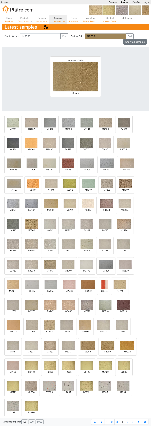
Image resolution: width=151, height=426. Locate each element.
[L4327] (105, 223)
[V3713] (68, 244)
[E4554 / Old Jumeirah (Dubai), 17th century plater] (123, 143)
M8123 (86, 372)
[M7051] (145, 10)
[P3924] (88, 203)
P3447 (50, 311)
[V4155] (87, 244)
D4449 (106, 210)
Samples (58, 19)
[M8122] (31, 365)
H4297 (31, 129)
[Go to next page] (138, 422)
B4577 (68, 149)
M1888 (31, 392)
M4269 (126, 169)
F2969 (107, 351)
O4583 (13, 169)
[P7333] (49, 325)
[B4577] (68, 143)
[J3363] (13, 264)
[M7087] (50, 345)
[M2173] (68, 163)
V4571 (86, 149)
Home (8, 19)
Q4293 (50, 250)
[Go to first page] (94, 422)
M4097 (125, 189)
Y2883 (49, 392)
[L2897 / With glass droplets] (68, 385)
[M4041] (13, 203)
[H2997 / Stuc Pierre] (68, 223)
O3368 (32, 331)
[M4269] (127, 163)
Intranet (5, 2)
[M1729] (123, 304)
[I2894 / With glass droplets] (123, 385)
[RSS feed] (46, 27)
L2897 (68, 392)
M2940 (68, 270)
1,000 (39, 422)
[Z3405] (105, 143)
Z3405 (105, 149)
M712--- (13, 291)
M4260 (50, 210)
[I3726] (123, 244)
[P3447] (50, 304)
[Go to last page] (145, 422)
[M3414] (122, 325)
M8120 (105, 372)
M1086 (68, 129)
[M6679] (125, 264)
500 (32, 422)
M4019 (88, 189)
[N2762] (13, 304)
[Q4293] (50, 244)
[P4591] (124, 122)
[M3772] (86, 264)
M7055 (50, 291)
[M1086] (68, 122)
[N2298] (105, 244)
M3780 (85, 331)
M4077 (49, 270)
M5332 (49, 169)
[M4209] (87, 163)
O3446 (68, 311)
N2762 (13, 311)
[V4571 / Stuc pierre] (86, 143)
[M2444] (33, 183)
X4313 (13, 250)
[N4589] (13, 143)
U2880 (124, 372)
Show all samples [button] (135, 41)
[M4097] (125, 183)
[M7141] (87, 122)
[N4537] (14, 183)
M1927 (50, 129)
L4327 (105, 230)
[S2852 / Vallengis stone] (69, 183)
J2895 (105, 392)
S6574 (104, 291)
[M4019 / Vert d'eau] (88, 183)
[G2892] (13, 406)
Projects (41, 19)
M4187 (31, 210)
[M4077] (50, 264)
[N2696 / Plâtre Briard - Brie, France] (49, 143)
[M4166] (105, 122)
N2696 (49, 149)
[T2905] (68, 365)
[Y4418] (13, 223)
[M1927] (50, 122)
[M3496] (106, 264)
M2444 (32, 189)
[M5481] (13, 345)
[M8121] (13, 385)
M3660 (31, 149)
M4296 (32, 169)
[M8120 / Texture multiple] (105, 365)
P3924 (88, 210)
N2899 (50, 372)
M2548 (69, 291)
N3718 (105, 311)
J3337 (31, 351)
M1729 (123, 311)
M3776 (31, 311)
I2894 (123, 392)
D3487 (32, 291)
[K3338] (31, 264)
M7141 (87, 129)
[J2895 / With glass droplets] (105, 385)
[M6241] (50, 223)
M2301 (13, 129)
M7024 (127, 351)
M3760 (31, 230)
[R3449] (88, 284)
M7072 (13, 331)
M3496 (106, 270)
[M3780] (85, 325)
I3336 (67, 331)
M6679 (125, 270)
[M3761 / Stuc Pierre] (70, 203)
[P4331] (87, 223)
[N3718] (105, 304)
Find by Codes (11, 36)
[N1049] (51, 183)
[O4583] (14, 163)
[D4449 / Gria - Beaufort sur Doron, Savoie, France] (106, 203)
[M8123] (87, 365)
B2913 (86, 392)
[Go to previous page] (101, 422)
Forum (73, 19)
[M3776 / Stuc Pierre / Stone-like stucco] (31, 304)
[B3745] (31, 244)
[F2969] (107, 345)
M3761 (70, 210)
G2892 (13, 412)
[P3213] (68, 345)
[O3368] (32, 325)
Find (64, 36)
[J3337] (31, 345)
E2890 (31, 412)
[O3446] (68, 304)
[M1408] (122, 10)
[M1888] (31, 385)
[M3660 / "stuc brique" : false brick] (31, 143)
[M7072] (13, 325)
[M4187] (31, 203)
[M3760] (31, 223)
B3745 (31, 250)
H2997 (68, 230)
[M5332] (49, 163)
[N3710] (135, 10)
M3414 (122, 331)
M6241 (50, 230)
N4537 (13, 189)
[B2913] (86, 385)
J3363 (13, 270)
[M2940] (68, 264)
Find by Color (77, 36)
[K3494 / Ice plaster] (124, 223)
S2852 (70, 189)
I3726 (123, 250)
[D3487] (32, 284)
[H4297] (31, 122)
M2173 (68, 169)
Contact (110, 19)
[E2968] (88, 345)
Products (24, 19)
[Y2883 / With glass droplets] (49, 385)
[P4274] (120, 284)
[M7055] (51, 284)
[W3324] (125, 203)
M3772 (86, 270)
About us (90, 19)
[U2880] (124, 365)
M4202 (106, 169)
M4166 (105, 129)
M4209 (86, 169)
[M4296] (32, 163)
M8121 (13, 392)
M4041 (13, 210)
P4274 (120, 291)
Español (136, 2)
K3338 (31, 270)
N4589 (13, 149)
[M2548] (69, 284)
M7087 (50, 351)
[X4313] (13, 244)
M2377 (103, 331)
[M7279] (87, 304)
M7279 (87, 311)
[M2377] (103, 325)
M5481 (13, 351)
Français (113, 2)
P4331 (87, 230)
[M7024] (127, 345)
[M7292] (107, 183)
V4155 (86, 250)
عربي (146, 2)
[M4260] (51, 203)
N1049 (51, 189)
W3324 (124, 210)
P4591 (124, 129)
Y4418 (13, 230)
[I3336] (66, 325)
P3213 (68, 351)
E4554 (123, 149)
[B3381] (95, 10)
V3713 (68, 250)
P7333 (49, 331)
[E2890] (31, 406)
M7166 (13, 372)
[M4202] (107, 163)
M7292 (107, 189)
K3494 (124, 230)
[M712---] (13, 284)
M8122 (31, 372)
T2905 (68, 372)
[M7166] (13, 365)
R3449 (88, 291)
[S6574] (104, 284)
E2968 (87, 351)
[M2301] (13, 122)
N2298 (105, 250)
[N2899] (108, 10)
